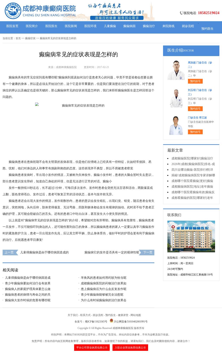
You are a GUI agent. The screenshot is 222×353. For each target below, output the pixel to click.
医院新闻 (71, 26)
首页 (18, 38)
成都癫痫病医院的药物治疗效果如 (103, 283)
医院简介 (32, 26)
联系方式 (85, 315)
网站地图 (136, 315)
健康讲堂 (123, 315)
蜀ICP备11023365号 (96, 321)
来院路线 (168, 26)
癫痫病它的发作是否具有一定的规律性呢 (112, 252)
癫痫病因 (129, 26)
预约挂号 (195, 81)
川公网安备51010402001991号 (131, 321)
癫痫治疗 (149, 26)
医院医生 (51, 26)
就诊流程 (188, 26)
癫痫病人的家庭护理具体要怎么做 (28, 289)
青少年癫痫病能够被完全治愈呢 (102, 294)
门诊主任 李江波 (197, 117)
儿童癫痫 (110, 26)
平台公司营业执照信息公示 (92, 347)
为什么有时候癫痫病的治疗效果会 (103, 300)
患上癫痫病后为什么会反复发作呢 (103, 289)
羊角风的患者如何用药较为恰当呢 (103, 277)
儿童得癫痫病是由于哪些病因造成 (28, 277)
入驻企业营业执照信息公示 (130, 347)
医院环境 (90, 26)
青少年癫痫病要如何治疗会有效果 (28, 283)
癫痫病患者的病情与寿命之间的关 (28, 294)
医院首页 (12, 26)
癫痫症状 (30, 38)
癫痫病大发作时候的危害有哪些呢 (28, 300)
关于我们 (73, 315)
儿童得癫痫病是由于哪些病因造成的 (44, 252)
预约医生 (207, 28)
